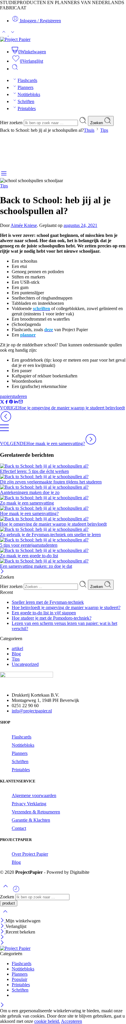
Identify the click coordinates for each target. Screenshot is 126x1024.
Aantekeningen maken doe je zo (29, 492)
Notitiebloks (29, 94)
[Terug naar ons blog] (4, 430)
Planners (25, 87)
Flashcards (27, 80)
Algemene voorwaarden (34, 795)
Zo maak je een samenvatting (27, 502)
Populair (19, 979)
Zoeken (97, 123)
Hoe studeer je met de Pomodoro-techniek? (51, 618)
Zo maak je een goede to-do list (29, 555)
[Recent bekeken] (16, 891)
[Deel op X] (2, 402)
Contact (19, 828)
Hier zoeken (12, 122)
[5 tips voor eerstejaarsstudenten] (63, 540)
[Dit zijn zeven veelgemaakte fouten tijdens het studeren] (63, 476)
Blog (16, 653)
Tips (104, 130)
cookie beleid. (47, 1021)
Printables (27, 108)
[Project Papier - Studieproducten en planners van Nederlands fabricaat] (15, 39)
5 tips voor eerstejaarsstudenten (28, 545)
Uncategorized (25, 664)
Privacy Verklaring (29, 803)
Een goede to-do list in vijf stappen (44, 612)
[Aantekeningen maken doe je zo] (63, 487)
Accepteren (71, 1021)
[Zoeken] (15, 68)
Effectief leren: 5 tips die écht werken (34, 471)
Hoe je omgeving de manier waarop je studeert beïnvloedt (53, 524)
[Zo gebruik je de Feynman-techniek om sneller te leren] (63, 529)
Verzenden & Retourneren (36, 811)
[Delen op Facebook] (6, 402)
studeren (19, 396)
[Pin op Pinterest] (11, 402)
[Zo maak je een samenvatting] (63, 497)
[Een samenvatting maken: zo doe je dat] (63, 561)
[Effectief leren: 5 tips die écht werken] (63, 466)
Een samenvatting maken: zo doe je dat (36, 566)
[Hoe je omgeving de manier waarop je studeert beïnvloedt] (63, 519)
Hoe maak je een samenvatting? (29, 513)
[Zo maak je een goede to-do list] (63, 550)
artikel (17, 648)
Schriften (26, 101)
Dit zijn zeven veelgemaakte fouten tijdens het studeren (51, 481)
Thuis (89, 130)
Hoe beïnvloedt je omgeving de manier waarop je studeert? (66, 607)
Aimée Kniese (24, 225)
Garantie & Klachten (31, 820)
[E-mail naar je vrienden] (20, 402)
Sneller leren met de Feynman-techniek (48, 602)
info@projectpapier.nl (32, 710)
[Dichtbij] (3, 931)
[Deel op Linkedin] (15, 402)
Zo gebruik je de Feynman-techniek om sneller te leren (50, 534)
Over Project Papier (30, 854)
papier (5, 396)
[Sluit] (2, 571)
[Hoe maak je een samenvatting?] (63, 508)
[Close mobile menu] (2, 943)
